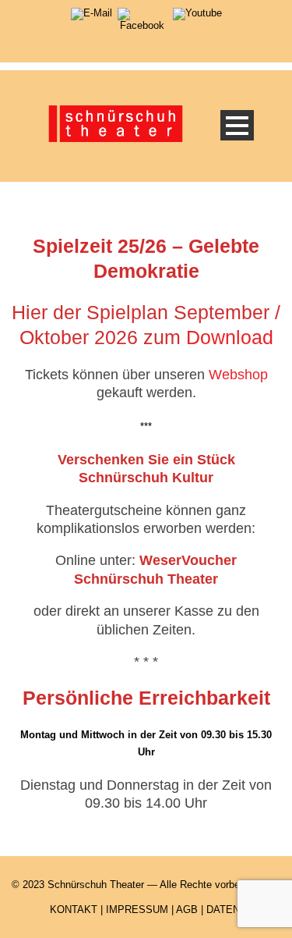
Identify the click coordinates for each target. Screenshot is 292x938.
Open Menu (237, 125)
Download (229, 337)
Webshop (238, 374)
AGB (187, 909)
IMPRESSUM (137, 909)
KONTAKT (73, 909)
